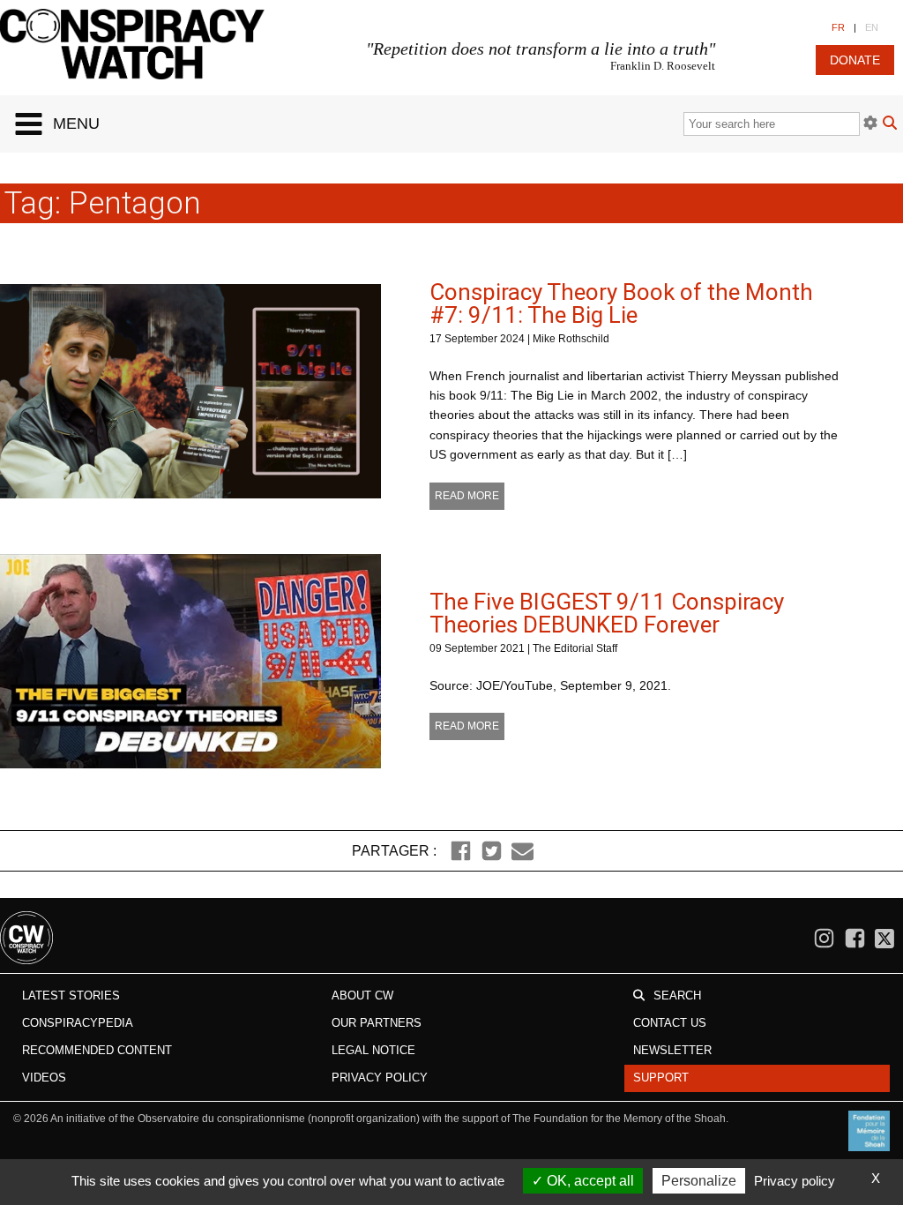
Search (677, 995)
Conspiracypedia (77, 1022)
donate (855, 60)
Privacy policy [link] (794, 1180)
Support (661, 1077)
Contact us (669, 1022)
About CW (362, 995)
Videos (44, 1077)
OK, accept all (588, 1180)
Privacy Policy (380, 1077)
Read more (467, 496)
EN (871, 27)
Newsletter (672, 1050)
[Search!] (890, 125)
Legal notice (373, 1050)
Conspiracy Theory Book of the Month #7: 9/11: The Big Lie (621, 303)
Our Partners (377, 1022)
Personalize (698, 1180)
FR (838, 27)
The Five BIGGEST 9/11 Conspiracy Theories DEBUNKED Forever (606, 613)
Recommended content (97, 1050)
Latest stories (71, 995)
